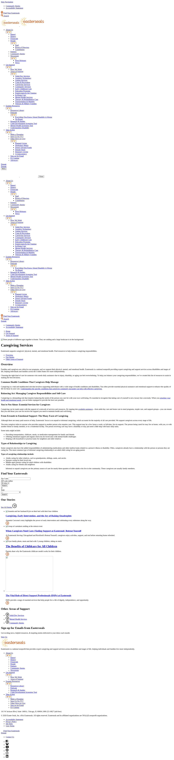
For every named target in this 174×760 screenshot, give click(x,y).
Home (8, 331)
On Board (19, 119)
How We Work (16, 69)
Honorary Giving (21, 152)
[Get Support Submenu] (9, 67)
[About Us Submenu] (9, 32)
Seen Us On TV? (16, 137)
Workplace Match (21, 145)
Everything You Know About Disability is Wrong (33, 117)
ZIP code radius (7, 481)
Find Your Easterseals (11, 13)
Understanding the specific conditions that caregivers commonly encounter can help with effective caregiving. (61, 389)
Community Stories (13, 6)
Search (6, 16)
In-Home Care (20, 95)
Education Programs (22, 91)
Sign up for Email (17, 156)
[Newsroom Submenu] (13, 58)
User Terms (10, 726)
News (17, 63)
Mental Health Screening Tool (21, 126)
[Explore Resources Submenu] (9, 108)
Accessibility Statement (14, 8)
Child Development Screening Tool (23, 124)
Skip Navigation (7, 2)
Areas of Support (16, 72)
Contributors (20, 50)
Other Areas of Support (14, 359)
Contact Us (10, 737)
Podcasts (13, 113)
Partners (13, 52)
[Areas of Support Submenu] (13, 74)
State (3, 490)
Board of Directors (22, 47)
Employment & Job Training (25, 93)
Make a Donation (16, 134)
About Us (9, 30)
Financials (14, 39)
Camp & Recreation (22, 82)
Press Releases (20, 61)
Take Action (10, 130)
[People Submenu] (13, 43)
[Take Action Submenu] (9, 132)
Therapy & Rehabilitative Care (26, 99)
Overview (9, 355)
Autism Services (21, 80)
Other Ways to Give (17, 139)
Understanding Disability (19, 128)
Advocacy (14, 160)
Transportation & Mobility (25, 102)
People (13, 41)
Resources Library (17, 110)
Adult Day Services (22, 76)
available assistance (85, 409)
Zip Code (4, 479)
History (13, 36)
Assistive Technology (23, 78)
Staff (17, 45)
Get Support (10, 65)
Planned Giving (21, 143)
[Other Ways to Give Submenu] (13, 141)
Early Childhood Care (23, 89)
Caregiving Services (22, 85)
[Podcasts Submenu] (13, 115)
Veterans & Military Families (26, 104)
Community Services (23, 87)
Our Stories (10, 357)
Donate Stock (20, 150)
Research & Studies (17, 121)
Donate (3, 733)
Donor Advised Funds (23, 148)
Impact (13, 34)
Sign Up (4, 637)
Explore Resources (13, 106)
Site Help (9, 724)
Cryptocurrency (21, 154)
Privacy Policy (11, 722)
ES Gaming (14, 158)
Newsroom (14, 56)
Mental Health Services (24, 97)
